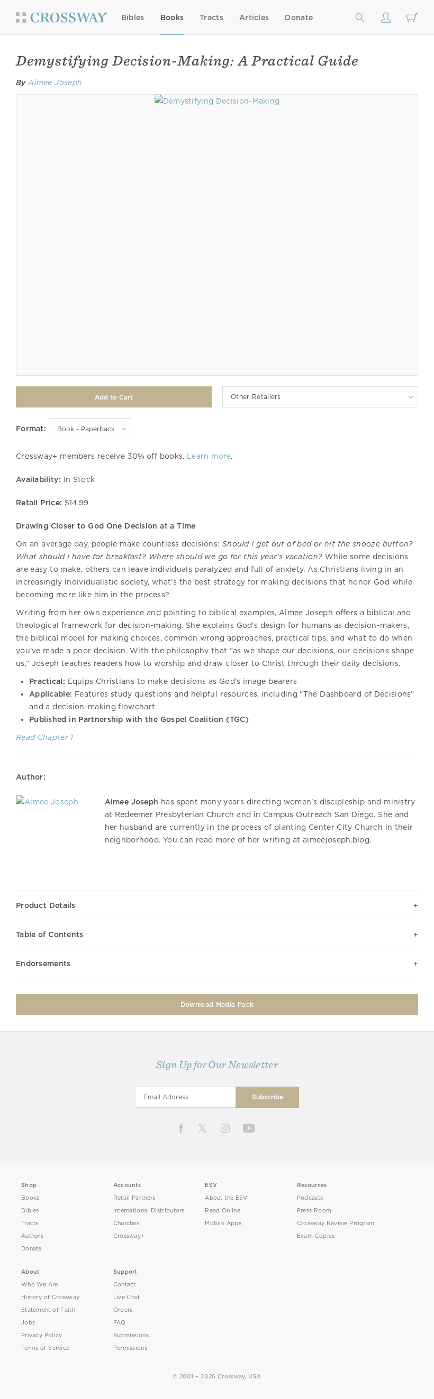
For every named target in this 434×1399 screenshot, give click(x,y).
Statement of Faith (48, 1310)
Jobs (28, 1322)
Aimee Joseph (55, 82)
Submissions (131, 1335)
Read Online (222, 1210)
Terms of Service (45, 1348)
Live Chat (126, 1297)
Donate (299, 17)
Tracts (211, 17)
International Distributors (149, 1210)
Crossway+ (129, 1236)
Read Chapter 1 (45, 737)
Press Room (314, 1210)
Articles (254, 17)
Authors (32, 1236)
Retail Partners (134, 1197)
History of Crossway (50, 1297)
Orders (123, 1310)
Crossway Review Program (336, 1223)
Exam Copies (316, 1236)
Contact (124, 1284)
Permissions (130, 1348)
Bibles (132, 17)
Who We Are (39, 1284)
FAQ (119, 1322)
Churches (126, 1223)
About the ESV (226, 1197)
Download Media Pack (217, 1004)
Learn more (209, 456)
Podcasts (310, 1197)
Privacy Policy (41, 1335)
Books (172, 17)
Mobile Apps (223, 1223)
